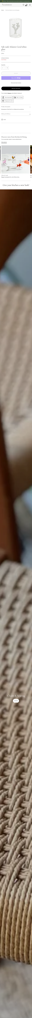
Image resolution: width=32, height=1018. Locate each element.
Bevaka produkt (16, 88)
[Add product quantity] (2, 67)
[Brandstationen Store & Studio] (7, 5)
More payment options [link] (16, 82)
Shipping (9, 93)
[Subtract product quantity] (7, 67)
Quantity (3, 65)
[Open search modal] (23, 4)
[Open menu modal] (29, 4)
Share (4, 119)
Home (2, 10)
